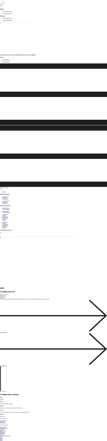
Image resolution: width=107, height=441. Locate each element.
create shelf (4, 197)
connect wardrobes (6, 209)
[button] (53, 4)
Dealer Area (4, 218)
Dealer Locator (5, 216)
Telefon (2, 9)
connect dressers (5, 208)
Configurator (4, 214)
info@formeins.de (6, 59)
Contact (4, 220)
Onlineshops (4, 217)
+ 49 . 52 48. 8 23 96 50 (7, 11)
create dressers (5, 198)
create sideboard (5, 196)
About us (4, 215)
